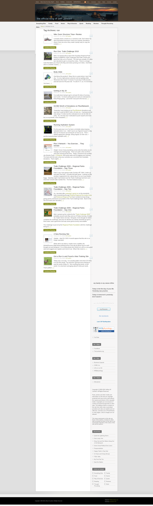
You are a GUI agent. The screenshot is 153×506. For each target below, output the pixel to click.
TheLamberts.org (99, 351)
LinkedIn (115, 1)
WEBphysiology (98, 370)
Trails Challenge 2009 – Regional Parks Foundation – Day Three (69, 167)
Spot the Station (98, 462)
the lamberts (103, 316)
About (57, 2)
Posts (88, 1)
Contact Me (69, 2)
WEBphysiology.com (113, 499)
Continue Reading (49, 47)
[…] (60, 44)
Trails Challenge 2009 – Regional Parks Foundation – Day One (69, 209)
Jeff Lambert (68, 36)
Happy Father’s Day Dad (101, 451)
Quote (81, 23)
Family (50, 23)
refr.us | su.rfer (98, 368)
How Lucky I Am (98, 438)
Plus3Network (77, 110)
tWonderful (97, 382)
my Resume (103, 309)
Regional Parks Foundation (71, 225)
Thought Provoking (107, 23)
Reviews (96, 23)
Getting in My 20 (60, 91)
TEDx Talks (97, 456)
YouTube (109, 1)
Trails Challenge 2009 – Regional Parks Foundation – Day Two (69, 188)
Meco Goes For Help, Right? (47, 2)
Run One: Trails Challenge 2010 (66, 51)
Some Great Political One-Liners (103, 445)
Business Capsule (99, 362)
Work (37, 27)
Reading (88, 23)
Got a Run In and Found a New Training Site (71, 256)
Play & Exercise (72, 23)
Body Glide (58, 72)
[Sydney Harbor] (76, 12)
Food (56, 23)
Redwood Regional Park (64, 197)
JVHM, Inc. (97, 365)
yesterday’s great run (71, 193)
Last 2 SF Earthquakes (104, 321)
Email (99, 1)
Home (37, 2)
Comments (93, 1)
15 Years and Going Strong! (102, 454)
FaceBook (97, 348)
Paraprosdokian (98, 448)
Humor (63, 23)
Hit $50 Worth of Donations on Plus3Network (71, 106)
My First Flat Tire (99, 459)
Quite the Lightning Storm (101, 435)
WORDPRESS (77, 2)
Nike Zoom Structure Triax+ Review (68, 34)
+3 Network (58, 155)
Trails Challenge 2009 (83, 214)
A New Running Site (61, 234)
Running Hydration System (64, 125)
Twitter (103, 1)
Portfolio (63, 2)
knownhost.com (112, 501)
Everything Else (41, 23)
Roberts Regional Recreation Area (81, 195)
